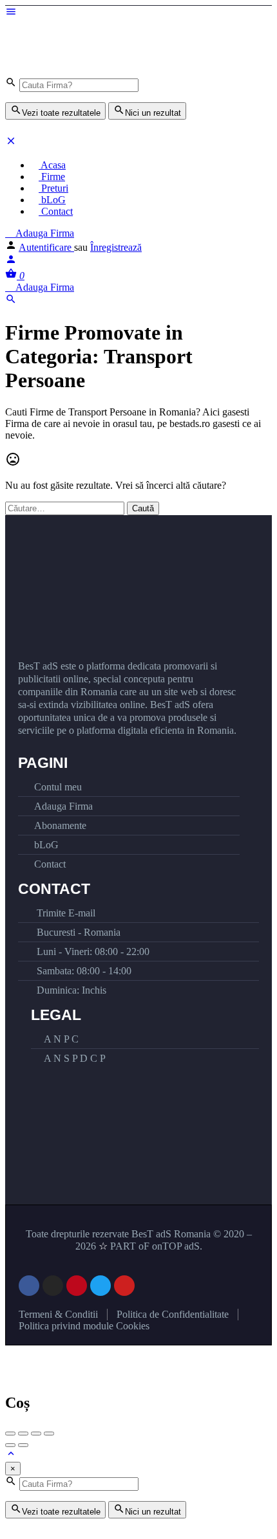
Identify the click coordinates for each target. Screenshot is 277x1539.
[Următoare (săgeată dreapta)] (23, 1445)
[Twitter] (100, 1285)
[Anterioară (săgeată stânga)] (10, 1445)
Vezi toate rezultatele (61, 113)
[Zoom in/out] (49, 1433)
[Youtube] (124, 1285)
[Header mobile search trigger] (11, 301)
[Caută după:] (66, 507)
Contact (56, 211)
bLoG (52, 199)
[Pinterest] (76, 1285)
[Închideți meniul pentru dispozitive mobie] (11, 143)
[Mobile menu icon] (138, 13)
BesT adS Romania (171, 1233)
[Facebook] (29, 1285)
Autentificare (46, 247)
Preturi (53, 188)
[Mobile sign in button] (11, 261)
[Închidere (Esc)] (10, 1433)
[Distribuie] (23, 1433)
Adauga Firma (43, 233)
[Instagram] (53, 1285)
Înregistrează (116, 247)
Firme (52, 176)
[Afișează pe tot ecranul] (36, 1433)
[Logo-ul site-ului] (101, 42)
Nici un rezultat (153, 113)
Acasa (52, 164)
